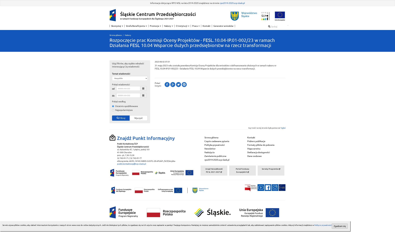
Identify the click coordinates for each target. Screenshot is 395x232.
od (113, 88)
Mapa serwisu (253, 148)
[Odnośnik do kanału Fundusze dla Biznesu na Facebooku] (268, 187)
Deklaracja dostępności (258, 152)
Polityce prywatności (323, 225)
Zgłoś (283, 128)
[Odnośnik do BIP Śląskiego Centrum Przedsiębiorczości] (250, 187)
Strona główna (116, 35)
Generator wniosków (223, 26)
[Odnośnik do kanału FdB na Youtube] (261, 187)
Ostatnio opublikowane (126, 106)
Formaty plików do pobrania (260, 145)
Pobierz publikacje (256, 141)
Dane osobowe (254, 156)
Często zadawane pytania (216, 141)
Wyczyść (138, 118)
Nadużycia (209, 152)
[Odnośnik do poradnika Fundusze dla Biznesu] (282, 187)
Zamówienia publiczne (215, 156)
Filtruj (122, 118)
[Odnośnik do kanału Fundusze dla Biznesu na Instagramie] (275, 187)
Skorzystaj (116, 26)
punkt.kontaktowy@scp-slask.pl (131, 164)
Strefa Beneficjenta (135, 26)
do (113, 95)
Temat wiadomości (121, 73)
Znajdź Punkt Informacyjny (146, 138)
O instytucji (182, 26)
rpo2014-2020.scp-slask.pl (232, 3)
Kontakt (206, 26)
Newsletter (210, 148)
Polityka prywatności (214, 145)
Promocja (155, 26)
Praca (195, 26)
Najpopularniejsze (124, 110)
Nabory (167, 26)
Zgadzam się (340, 226)
